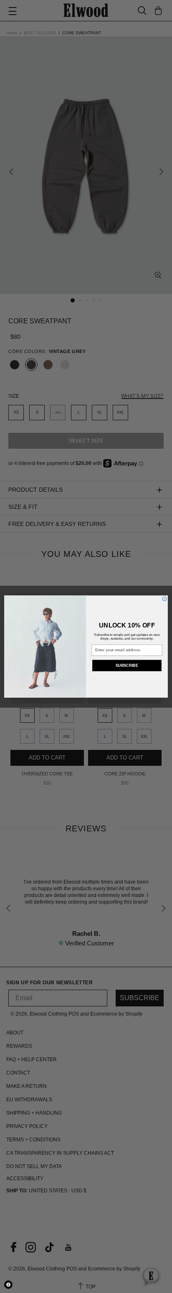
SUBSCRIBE (127, 665)
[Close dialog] (164, 599)
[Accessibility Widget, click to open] (8, 1284)
